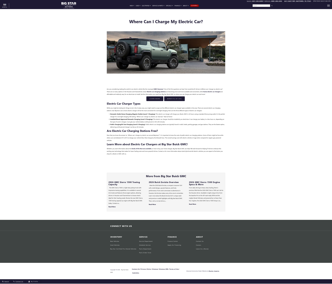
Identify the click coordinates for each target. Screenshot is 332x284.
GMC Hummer (158, 89)
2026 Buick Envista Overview (164, 182)
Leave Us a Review (202, 249)
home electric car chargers (212, 92)
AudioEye (135, 273)
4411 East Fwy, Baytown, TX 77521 (297, 1)
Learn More (154, 99)
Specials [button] (169, 6)
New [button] (132, 6)
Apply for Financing (174, 245)
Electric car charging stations (156, 92)
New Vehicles (114, 241)
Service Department (146, 241)
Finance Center (173, 241)
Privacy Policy (146, 269)
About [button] (185, 6)
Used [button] (138, 6)
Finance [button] (177, 6)
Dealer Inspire (214, 271)
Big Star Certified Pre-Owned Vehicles (123, 249)
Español (194, 5)
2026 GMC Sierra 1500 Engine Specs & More (204, 183)
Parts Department (145, 249)
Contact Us (200, 241)
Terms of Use (174, 269)
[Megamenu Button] (328, 5)
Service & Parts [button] (157, 6)
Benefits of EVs (174, 99)
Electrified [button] (145, 6)
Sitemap (155, 269)
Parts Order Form (145, 252)
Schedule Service (145, 245)
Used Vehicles (115, 245)
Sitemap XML (164, 269)
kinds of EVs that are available (141, 148)
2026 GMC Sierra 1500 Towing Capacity (124, 183)
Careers (198, 245)
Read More (112, 207)
